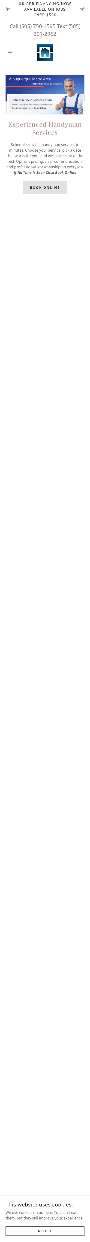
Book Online (45, 187)
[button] (11, 52)
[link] (45, 52)
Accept (45, 1231)
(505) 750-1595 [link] (38, 26)
